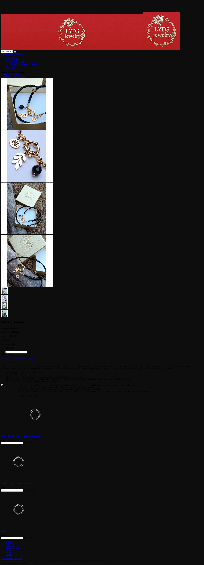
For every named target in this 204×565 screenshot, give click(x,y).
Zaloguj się (5, 75)
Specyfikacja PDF (35, 358)
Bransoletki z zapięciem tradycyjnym (24, 62)
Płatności (9, 550)
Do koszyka (30, 443)
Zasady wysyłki (11, 553)
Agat (3, 531)
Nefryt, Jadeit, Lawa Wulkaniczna (17, 483)
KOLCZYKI (11, 66)
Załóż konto (14, 75)
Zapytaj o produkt (7, 358)
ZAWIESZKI (11, 68)
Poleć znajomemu (21, 358)
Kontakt (9, 555)
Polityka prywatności (13, 546)
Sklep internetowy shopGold (11, 559)
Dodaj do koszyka (8, 354)
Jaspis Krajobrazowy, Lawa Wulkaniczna (21, 436)
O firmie (9, 542)
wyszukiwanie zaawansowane (12, 54)
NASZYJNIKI (11, 58)
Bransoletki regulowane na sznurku (23, 64)
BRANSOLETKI (12, 60)
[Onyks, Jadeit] (27, 129)
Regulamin (10, 544)
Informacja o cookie (13, 548)
